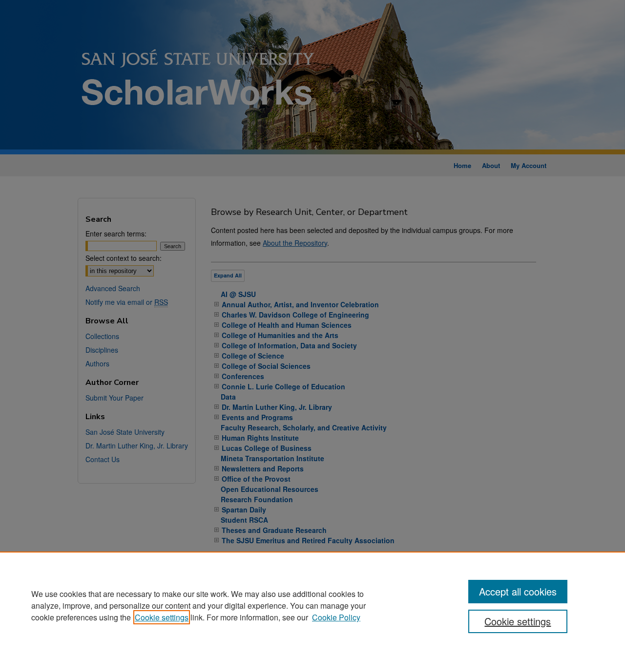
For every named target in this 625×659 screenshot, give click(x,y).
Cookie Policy (336, 617)
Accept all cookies (518, 591)
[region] (312, 605)
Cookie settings (161, 617)
